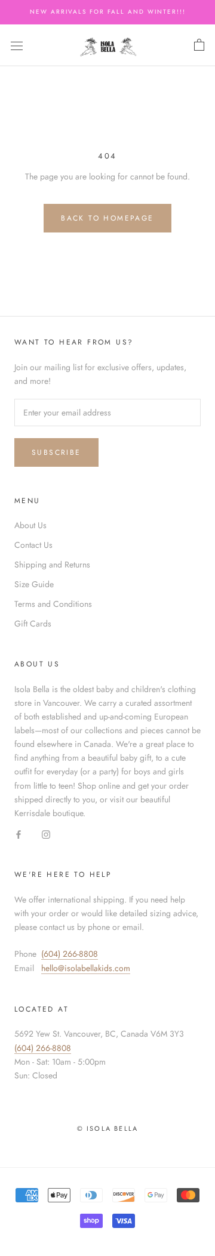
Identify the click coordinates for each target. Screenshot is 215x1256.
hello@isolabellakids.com (85, 968)
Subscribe (56, 452)
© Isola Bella (108, 1128)
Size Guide (34, 584)
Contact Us (33, 545)
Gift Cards (32, 623)
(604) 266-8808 (69, 954)
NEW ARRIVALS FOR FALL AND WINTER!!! (108, 11)
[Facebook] (18, 834)
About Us (30, 525)
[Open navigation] (17, 45)
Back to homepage (107, 218)
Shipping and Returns (52, 564)
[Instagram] (46, 834)
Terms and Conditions (53, 604)
